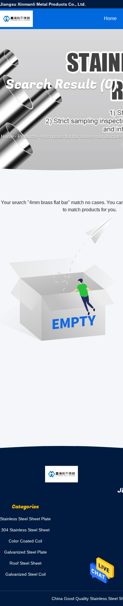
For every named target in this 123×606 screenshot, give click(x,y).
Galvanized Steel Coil (25, 574)
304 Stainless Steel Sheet (25, 529)
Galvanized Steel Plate (25, 552)
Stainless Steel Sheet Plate (25, 518)
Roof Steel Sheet (25, 563)
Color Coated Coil (25, 541)
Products (27, 136)
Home (110, 18)
